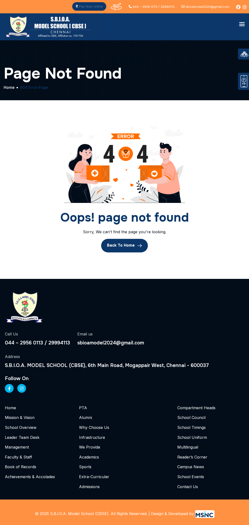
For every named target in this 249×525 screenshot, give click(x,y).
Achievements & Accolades (30, 476)
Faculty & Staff (18, 457)
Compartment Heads (196, 407)
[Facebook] (9, 388)
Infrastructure (92, 437)
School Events (190, 476)
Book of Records (20, 466)
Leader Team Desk (22, 437)
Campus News (190, 466)
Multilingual (187, 447)
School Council (191, 417)
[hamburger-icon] (242, 24)
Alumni (85, 417)
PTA (83, 407)
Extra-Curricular (94, 476)
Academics (89, 457)
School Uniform (192, 437)
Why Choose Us (94, 427)
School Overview (20, 427)
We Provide (89, 447)
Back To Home (121, 245)
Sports (85, 466)
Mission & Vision (20, 417)
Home (10, 407)
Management (17, 447)
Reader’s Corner (192, 457)
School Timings (191, 427)
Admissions (89, 486)
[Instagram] (21, 388)
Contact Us (187, 486)
